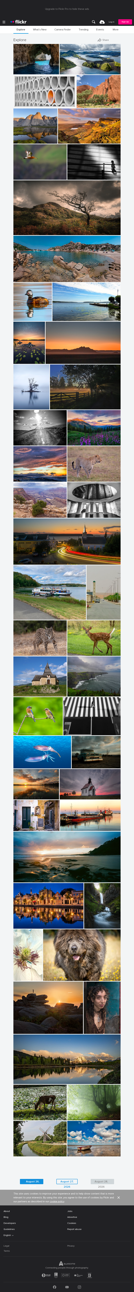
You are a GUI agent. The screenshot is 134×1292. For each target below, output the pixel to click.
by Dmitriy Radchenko (23, 443)
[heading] (18, 22)
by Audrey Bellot (91, 926)
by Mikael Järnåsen (20, 361)
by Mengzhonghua (76, 443)
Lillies (17, 358)
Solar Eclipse (21, 1028)
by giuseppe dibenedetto (24, 829)
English (7, 1235)
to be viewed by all (24, 825)
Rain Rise (19, 794)
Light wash (65, 138)
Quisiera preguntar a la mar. (83, 691)
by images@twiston (66, 141)
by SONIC (91, 617)
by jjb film (72, 177)
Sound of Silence (78, 1115)
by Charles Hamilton (93, 1031)
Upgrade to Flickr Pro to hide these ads (67, 9)
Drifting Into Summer (65, 316)
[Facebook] (55, 1287)
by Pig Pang (19, 105)
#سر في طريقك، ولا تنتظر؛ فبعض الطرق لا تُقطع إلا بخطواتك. (95, 614)
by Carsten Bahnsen (59, 407)
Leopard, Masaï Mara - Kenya (84, 476)
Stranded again (77, 1151)
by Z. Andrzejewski (19, 978)
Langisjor (65, 69)
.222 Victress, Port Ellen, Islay (76, 825)
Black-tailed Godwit (25, 174)
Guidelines (9, 1229)
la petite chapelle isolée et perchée (31, 691)
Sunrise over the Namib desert (63, 358)
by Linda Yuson (60, 319)
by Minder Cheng (21, 177)
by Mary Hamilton (22, 407)
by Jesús (72, 694)
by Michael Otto (75, 515)
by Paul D (18, 562)
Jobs (69, 1211)
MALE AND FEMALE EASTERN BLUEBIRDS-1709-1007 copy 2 (29, 730)
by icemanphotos (21, 72)
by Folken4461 (74, 479)
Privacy (71, 1245)
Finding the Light (23, 69)
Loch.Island (20, 404)
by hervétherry (20, 1154)
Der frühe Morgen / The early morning (71, 404)
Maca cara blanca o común (24, 316)
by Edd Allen (20, 233)
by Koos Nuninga (21, 926)
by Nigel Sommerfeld (23, 880)
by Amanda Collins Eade (53, 978)
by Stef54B (19, 653)
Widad (88, 1028)
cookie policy (57, 1201)
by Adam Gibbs (20, 141)
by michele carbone (22, 479)
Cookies (71, 1223)
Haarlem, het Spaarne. (26, 923)
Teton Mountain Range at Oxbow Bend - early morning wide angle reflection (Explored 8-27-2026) (58, 1078)
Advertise (72, 1217)
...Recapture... (76, 174)
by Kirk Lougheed (21, 515)
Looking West (22, 512)
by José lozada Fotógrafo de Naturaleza (24, 319)
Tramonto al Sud (23, 476)
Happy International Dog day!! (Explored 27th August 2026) (73, 975)
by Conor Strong (84, 105)
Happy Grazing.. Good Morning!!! (31, 1115)
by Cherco (68, 733)
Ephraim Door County (26, 559)
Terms (7, 1251)
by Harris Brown (21, 733)
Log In (111, 22)
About (7, 1211)
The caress (20, 763)
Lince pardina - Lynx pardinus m (31, 650)
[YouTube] (67, 1287)
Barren (76, 763)
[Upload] (102, 22)
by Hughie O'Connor (69, 72)
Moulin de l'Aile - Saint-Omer (29, 1151)
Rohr (17, 102)
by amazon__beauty (76, 1154)
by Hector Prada (75, 1118)
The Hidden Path (93, 923)
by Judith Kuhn (67, 797)
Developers (10, 1223)
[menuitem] (94, 22)
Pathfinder (20, 230)
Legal (6, 1245)
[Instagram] (79, 1287)
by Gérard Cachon (22, 766)
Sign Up (125, 22)
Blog (6, 1217)
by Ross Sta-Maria (21, 797)
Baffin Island (21, 138)
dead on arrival (69, 794)
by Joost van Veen (53, 361)
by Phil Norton (20, 1031)
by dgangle (19, 1082)
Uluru (81, 102)
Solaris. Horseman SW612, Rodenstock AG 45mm (41, 877)
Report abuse (74, 1229)
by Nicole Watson (75, 653)
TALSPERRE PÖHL (24, 614)
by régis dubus (20, 694)
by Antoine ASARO (22, 280)
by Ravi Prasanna (21, 1118)
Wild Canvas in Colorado (82, 440)
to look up (74, 512)
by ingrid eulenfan (22, 617)
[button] (45, 71)
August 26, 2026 (32, 1182)
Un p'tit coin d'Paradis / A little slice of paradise (40, 276)
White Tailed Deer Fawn (81, 650)
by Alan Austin (67, 829)
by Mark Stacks (79, 766)
